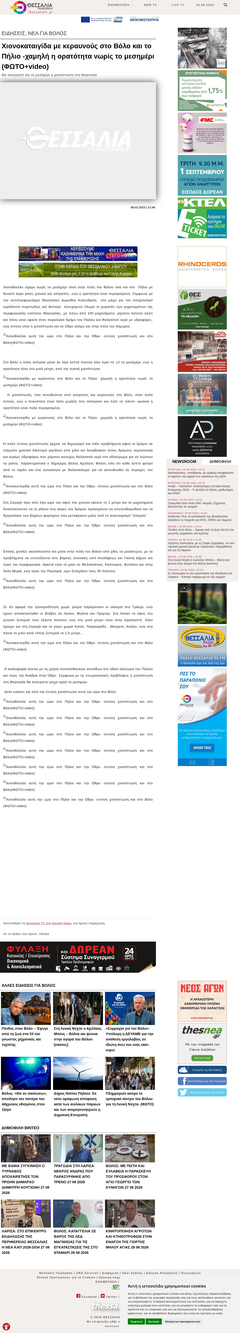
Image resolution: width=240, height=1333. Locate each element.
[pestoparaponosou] (202, 717)
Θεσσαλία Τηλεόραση (56, 1273)
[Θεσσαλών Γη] (78, 270)
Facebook (88, 1296)
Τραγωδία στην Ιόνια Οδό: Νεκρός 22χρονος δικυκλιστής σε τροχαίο (196, 503)
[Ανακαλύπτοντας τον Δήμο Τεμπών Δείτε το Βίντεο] (202, 48)
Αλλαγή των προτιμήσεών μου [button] (182, 1321)
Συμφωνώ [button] (136, 1321)
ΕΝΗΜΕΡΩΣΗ (118, 5)
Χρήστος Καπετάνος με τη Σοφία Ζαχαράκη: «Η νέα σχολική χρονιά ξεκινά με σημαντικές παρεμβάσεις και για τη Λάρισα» (201, 545)
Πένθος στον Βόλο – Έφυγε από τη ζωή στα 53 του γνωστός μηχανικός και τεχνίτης (201, 530)
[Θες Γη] (202, 309)
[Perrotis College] (202, 394)
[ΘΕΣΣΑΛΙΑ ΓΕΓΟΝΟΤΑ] (78, 253)
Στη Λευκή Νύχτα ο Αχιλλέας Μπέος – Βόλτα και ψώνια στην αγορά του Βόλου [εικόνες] (199, 560)
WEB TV (150, 5)
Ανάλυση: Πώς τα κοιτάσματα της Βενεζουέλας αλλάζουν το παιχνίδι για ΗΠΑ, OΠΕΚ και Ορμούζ (200, 517)
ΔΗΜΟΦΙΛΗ (220, 461)
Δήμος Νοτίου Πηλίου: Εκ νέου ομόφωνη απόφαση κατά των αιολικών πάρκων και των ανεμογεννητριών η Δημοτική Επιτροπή (77, 1104)
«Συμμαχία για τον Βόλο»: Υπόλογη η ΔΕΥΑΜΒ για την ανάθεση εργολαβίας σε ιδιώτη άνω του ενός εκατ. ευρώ (129, 1039)
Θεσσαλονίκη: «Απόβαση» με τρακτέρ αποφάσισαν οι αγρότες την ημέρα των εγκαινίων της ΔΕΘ (201, 473)
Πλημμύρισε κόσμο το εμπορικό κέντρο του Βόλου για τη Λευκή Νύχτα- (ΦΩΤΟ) (130, 1098)
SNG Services (87, 1273)
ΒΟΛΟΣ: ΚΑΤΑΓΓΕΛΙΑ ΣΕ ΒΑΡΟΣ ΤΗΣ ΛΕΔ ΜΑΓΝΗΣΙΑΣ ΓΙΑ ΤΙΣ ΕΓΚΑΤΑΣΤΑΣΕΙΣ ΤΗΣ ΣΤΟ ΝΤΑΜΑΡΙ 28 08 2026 (76, 1242)
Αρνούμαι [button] (153, 1321)
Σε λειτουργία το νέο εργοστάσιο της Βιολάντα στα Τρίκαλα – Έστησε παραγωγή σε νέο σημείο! (200, 573)
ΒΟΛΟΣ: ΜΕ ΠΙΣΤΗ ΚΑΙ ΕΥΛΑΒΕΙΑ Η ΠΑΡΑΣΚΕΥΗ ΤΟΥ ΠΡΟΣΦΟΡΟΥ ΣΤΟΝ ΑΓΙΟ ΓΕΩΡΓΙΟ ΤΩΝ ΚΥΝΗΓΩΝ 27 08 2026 (128, 1176)
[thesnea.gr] (202, 1043)
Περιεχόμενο (191, 1273)
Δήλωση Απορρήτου (162, 1273)
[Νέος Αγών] (202, 1001)
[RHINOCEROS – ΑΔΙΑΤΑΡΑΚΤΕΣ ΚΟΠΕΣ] (202, 266)
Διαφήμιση (110, 1273)
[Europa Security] (78, 957)
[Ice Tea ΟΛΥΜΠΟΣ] (202, 603)
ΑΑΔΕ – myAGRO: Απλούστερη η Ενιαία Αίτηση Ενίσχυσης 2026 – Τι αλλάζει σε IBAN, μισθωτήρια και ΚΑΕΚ (200, 488)
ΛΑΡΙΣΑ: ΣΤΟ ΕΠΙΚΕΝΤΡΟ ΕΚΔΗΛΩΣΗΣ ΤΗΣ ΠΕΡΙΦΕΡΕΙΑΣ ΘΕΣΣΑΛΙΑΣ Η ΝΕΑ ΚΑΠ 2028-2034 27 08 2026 (25, 1242)
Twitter (111, 1296)
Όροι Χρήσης (132, 1273)
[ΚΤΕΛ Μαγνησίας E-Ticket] (202, 217)
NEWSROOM (184, 461)
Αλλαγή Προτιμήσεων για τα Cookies (66, 1277)
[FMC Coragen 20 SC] (202, 133)
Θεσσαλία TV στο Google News (49, 923)
